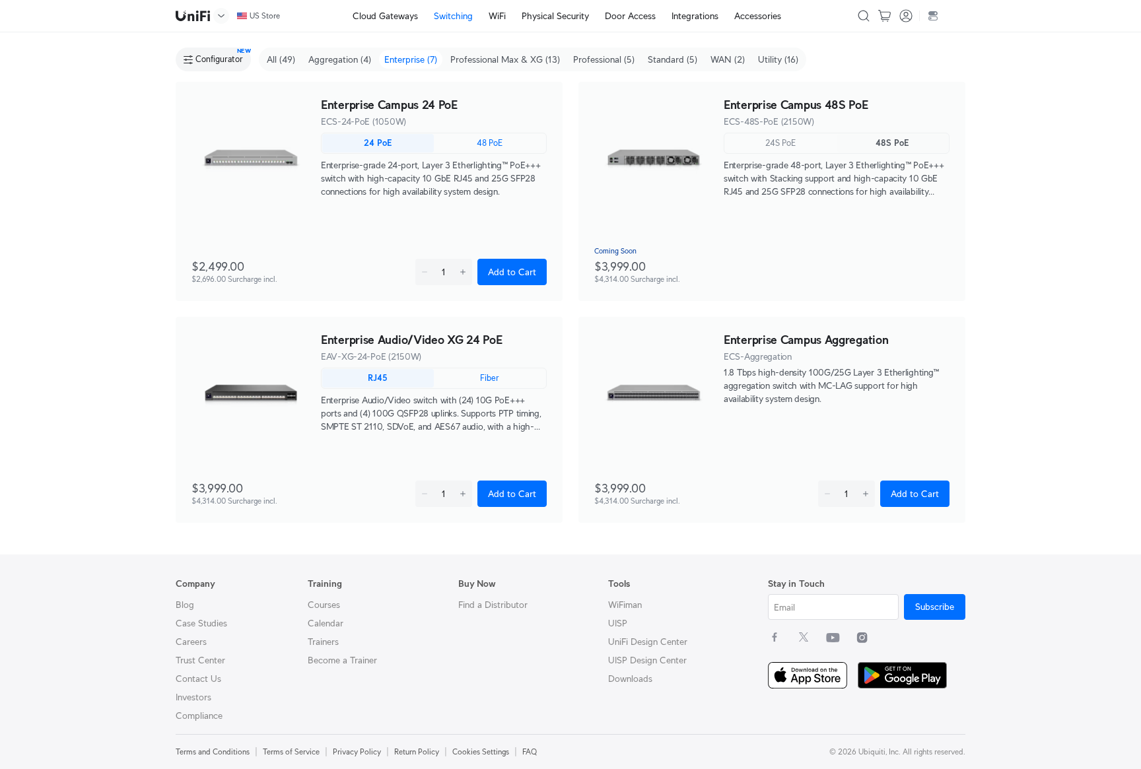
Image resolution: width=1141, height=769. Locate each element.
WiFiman (625, 604)
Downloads (630, 678)
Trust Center (200, 660)
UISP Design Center (647, 660)
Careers (191, 641)
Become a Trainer (342, 660)
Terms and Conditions (213, 751)
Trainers (323, 641)
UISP (617, 623)
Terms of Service (291, 751)
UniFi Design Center (647, 641)
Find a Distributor (493, 604)
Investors (193, 697)
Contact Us (198, 678)
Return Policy (416, 751)
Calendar (325, 623)
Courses (324, 604)
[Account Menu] (905, 15)
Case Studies (201, 623)
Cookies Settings (480, 751)
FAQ (529, 751)
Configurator (219, 59)
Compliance (199, 715)
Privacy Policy (357, 751)
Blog (185, 604)
